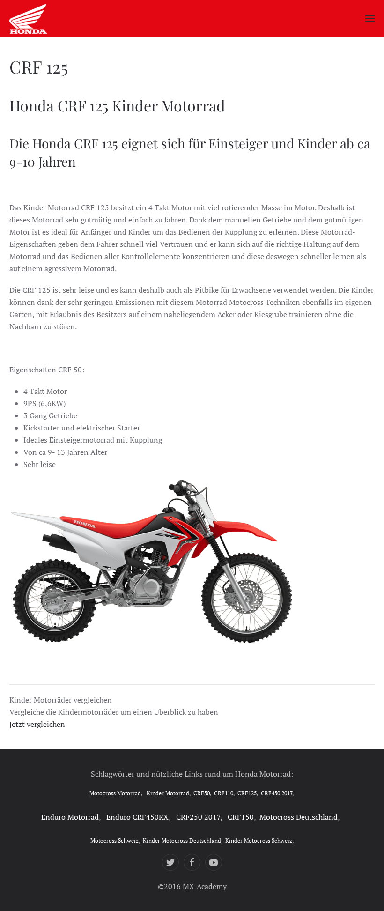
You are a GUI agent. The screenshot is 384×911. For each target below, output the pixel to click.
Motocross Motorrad (115, 793)
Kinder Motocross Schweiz (258, 840)
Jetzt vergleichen (37, 724)
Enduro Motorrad (70, 817)
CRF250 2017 (198, 817)
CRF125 (247, 793)
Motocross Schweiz (114, 840)
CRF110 (223, 793)
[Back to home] (28, 18)
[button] (370, 18)
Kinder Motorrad (168, 793)
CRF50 (201, 793)
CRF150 (241, 817)
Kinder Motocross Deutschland (182, 840)
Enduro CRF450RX (137, 817)
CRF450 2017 (276, 793)
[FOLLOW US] (170, 862)
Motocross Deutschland (298, 817)
